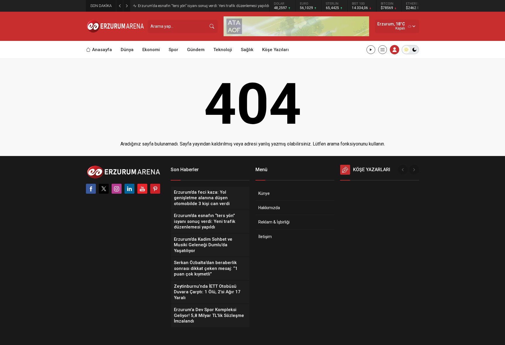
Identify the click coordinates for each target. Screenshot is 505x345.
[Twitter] (104, 189)
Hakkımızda (269, 207)
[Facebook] (91, 189)
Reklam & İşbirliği (274, 222)
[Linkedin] (129, 189)
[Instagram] (117, 189)
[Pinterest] (155, 189)
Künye (264, 193)
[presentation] (403, 170)
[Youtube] (142, 189)
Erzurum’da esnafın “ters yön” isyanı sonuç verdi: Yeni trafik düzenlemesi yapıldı (203, 6)
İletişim (265, 236)
